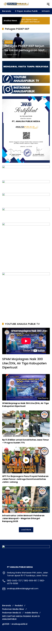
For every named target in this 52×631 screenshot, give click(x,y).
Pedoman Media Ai (11, 612)
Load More (26, 529)
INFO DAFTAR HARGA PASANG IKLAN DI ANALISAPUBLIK (21, 617)
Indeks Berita (31, 612)
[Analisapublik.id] (23, 4)
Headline (8, 42)
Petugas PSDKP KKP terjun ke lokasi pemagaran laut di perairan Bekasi (24, 48)
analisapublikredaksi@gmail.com (22, 588)
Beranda (6, 605)
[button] (48, 4)
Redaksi (19, 605)
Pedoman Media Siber (13, 609)
